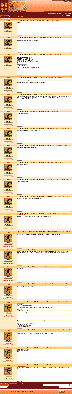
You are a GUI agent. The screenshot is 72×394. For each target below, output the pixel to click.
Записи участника (13, 16)
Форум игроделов (4, 16)
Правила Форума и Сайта (56, 162)
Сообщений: (8, 32)
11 (45, 196)
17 (45, 301)
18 (45, 329)
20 (45, 364)
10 (45, 179)
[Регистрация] (12, 11)
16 (45, 283)
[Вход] (16, 11)
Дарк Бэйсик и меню (55, 347)
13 (45, 231)
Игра (26, 62)
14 (45, 249)
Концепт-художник (54, 249)
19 (45, 347)
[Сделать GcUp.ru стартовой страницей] (17, 11)
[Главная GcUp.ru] (4, 11)
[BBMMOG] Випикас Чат (56, 20)
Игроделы (59, 13)
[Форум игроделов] (8, 11)
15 (45, 266)
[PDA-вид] (20, 11)
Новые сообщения (52, 13)
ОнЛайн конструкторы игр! (56, 77)
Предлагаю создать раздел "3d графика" (60, 179)
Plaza (8, 20)
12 (45, 213)
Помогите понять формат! (56, 266)
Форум (23, 62)
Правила (65, 13)
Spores (51, 94)
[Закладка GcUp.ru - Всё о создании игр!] (19, 11)
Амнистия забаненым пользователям (59, 145)
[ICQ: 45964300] (21, 35)
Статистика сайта (54, 111)
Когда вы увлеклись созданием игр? (59, 196)
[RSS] (21, 11)
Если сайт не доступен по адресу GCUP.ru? (60, 128)
